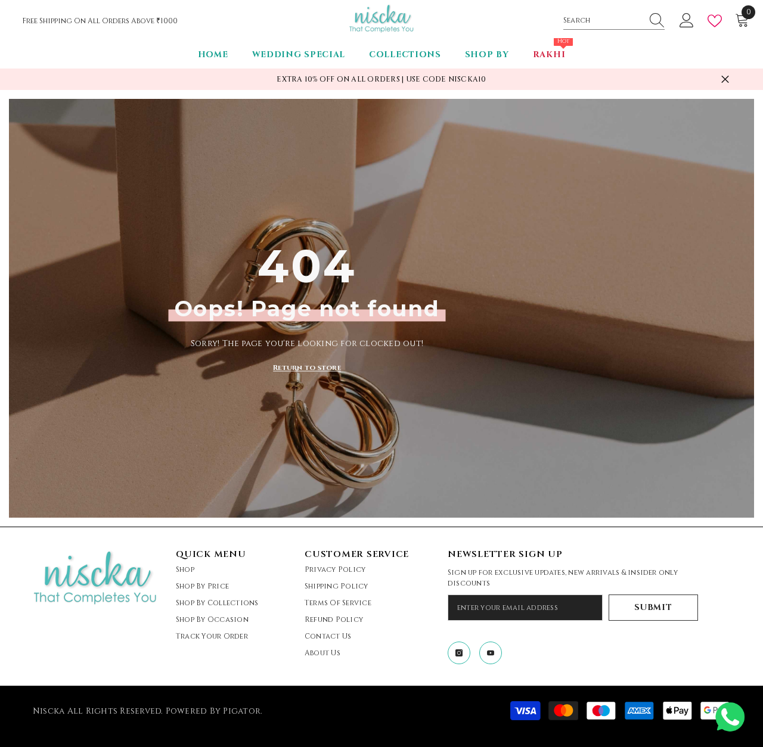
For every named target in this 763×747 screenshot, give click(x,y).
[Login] (687, 21)
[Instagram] (459, 653)
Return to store (307, 367)
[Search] (614, 20)
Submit (653, 607)
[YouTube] (490, 653)
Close (725, 79)
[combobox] (602, 20)
